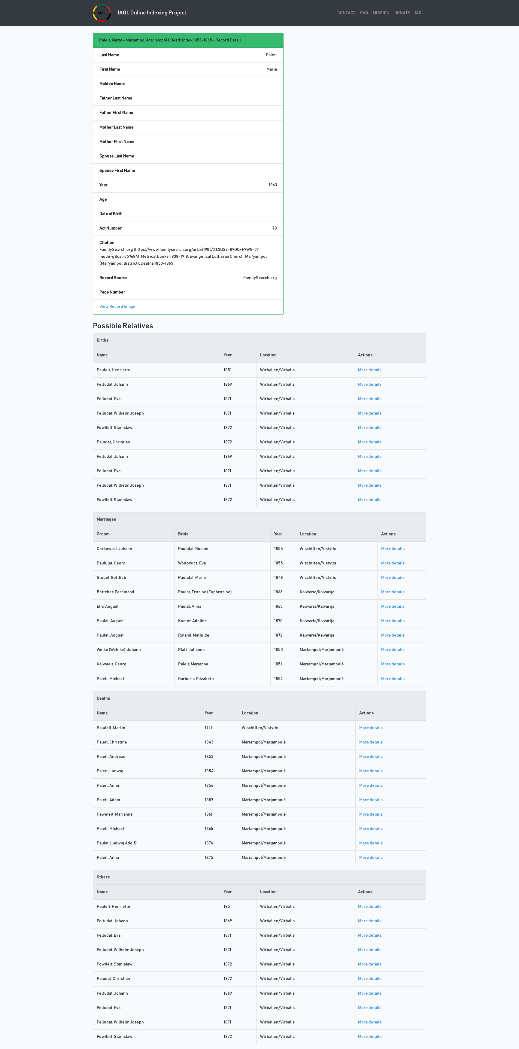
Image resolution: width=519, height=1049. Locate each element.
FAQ (364, 13)
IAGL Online (151, 13)
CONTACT (346, 13)
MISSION (381, 13)
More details (369, 370)
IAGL (419, 13)
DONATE (402, 13)
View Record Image (117, 307)
